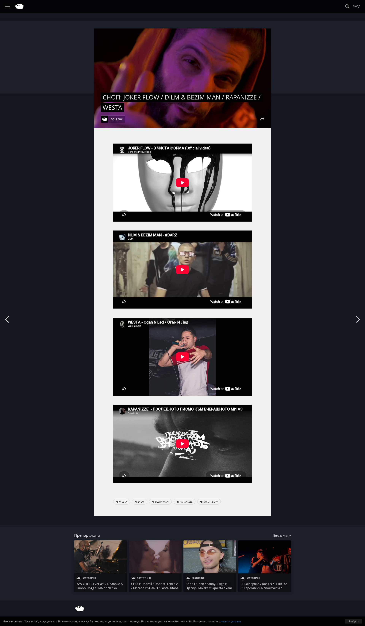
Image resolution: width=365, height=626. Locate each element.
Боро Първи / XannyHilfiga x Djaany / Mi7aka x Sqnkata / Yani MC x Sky (209, 588)
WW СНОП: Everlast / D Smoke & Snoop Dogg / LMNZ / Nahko (99, 586)
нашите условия (231, 621)
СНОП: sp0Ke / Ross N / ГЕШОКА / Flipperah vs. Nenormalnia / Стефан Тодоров (263, 588)
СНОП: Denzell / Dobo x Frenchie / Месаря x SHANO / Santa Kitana (155, 586)
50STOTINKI (89, 578)
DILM (140, 501)
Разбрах (353, 621)
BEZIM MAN (162, 501)
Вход (356, 6)
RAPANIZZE (185, 501)
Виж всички (281, 535)
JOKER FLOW (210, 501)
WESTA (123, 501)
